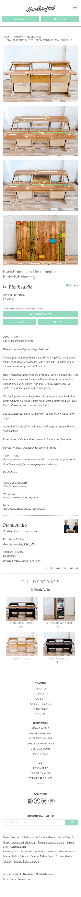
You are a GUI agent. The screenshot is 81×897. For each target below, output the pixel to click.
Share (20, 322)
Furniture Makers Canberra (26, 861)
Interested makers (40, 738)
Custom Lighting (18, 846)
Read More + (10, 473)
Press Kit (40, 714)
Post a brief (20, 19)
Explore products (40, 778)
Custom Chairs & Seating (23, 842)
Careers (40, 699)
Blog (40, 783)
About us (40, 688)
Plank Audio (20, 287)
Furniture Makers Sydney (33, 851)
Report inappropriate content (61, 568)
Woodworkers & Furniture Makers (38, 837)
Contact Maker (43, 314)
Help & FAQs (40, 754)
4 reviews (34, 560)
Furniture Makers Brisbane (15, 856)
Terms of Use (24, 879)
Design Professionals (40, 743)
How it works (40, 728)
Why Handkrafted (40, 733)
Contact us (40, 693)
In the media (40, 709)
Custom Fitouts (40, 749)
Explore (61, 19)
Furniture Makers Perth (42, 856)
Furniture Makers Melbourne (61, 851)
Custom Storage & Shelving (51, 842)
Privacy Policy (9, 879)
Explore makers (41, 773)
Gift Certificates (40, 704)
